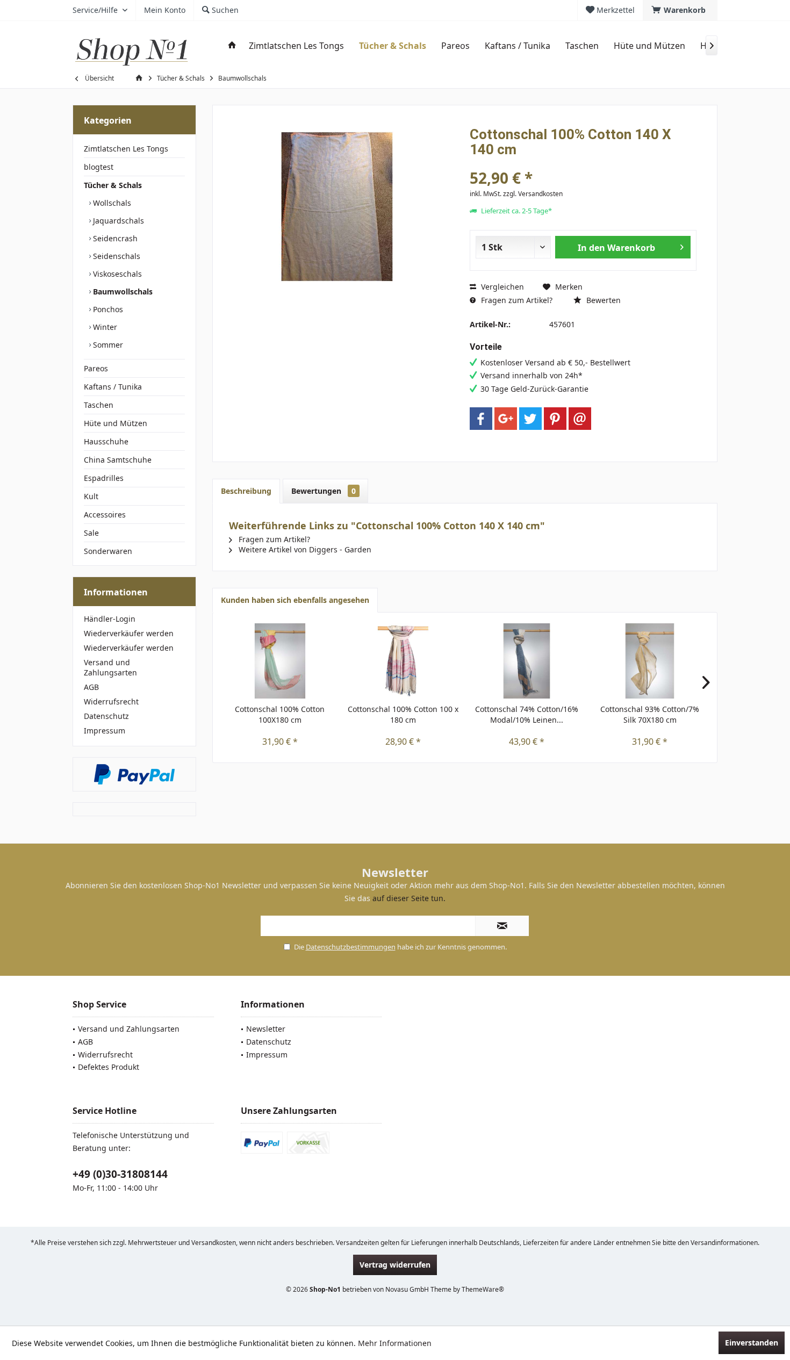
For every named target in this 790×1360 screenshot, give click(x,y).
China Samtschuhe (118, 460)
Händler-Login (109, 619)
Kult (91, 496)
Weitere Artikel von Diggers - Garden (303, 549)
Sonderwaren (108, 551)
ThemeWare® (483, 1289)
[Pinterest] (555, 418)
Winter (104, 327)
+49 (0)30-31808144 (120, 1174)
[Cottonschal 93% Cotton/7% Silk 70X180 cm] (650, 661)
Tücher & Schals (113, 185)
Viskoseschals (116, 274)
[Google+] (505, 418)
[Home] (232, 46)
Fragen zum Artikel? (515, 300)
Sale (91, 533)
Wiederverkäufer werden (129, 633)
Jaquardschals (117, 220)
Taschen (98, 405)
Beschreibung (246, 491)
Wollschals (111, 203)
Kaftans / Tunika (113, 387)
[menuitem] (680, 10)
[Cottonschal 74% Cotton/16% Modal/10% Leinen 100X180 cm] (526, 661)
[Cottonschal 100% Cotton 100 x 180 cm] (403, 661)
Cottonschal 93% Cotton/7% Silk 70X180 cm (649, 714)
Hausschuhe (106, 441)
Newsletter (265, 1029)
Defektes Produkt (108, 1067)
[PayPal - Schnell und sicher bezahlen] (134, 774)
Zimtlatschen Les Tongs (126, 148)
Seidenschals (115, 256)
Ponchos (107, 309)
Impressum (104, 730)
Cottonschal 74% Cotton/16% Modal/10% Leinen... (526, 714)
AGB (91, 687)
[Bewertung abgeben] (583, 164)
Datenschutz (106, 716)
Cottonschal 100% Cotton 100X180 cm (280, 714)
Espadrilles (104, 478)
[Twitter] (530, 418)
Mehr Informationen (395, 1343)
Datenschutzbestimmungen (351, 947)
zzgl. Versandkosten (533, 193)
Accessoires (105, 514)
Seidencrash (114, 238)
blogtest (98, 167)
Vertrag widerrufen (395, 1265)
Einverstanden (751, 1342)
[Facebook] (481, 418)
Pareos (96, 368)
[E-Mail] (580, 418)
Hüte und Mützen (115, 423)
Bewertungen (323, 491)
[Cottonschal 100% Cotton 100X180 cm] (280, 661)
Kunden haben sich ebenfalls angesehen (295, 600)
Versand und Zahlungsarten (110, 667)
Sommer (107, 345)
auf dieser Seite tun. (409, 898)
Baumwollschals (122, 291)
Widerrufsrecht (111, 701)
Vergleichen (501, 287)
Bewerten (602, 300)
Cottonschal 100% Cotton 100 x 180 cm (403, 714)
